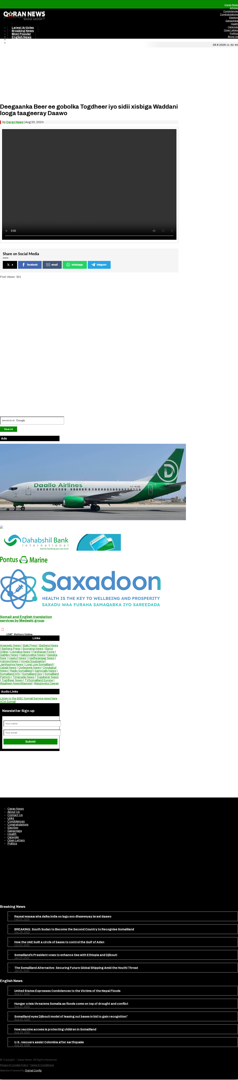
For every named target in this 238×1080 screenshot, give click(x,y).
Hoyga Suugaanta (32, 661)
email (55, 265)
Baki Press (30, 645)
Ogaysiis (233, 27)
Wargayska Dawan (46, 683)
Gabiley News (9, 655)
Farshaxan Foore (43, 651)
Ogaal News (8, 667)
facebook (32, 265)
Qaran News (231, 5)
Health (234, 24)
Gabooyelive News (32, 655)
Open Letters (231, 30)
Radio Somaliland (21, 670)
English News (21, 37)
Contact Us (232, 43)
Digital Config (33, 1070)
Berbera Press (10, 648)
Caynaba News (20, 651)
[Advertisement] (89, 73)
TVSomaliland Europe (39, 680)
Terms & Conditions (42, 1065)
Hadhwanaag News (41, 658)
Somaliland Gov (32, 673)
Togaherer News (47, 677)
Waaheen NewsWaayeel (16, 683)
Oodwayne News (29, 667)
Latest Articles (23, 27)
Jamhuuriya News (11, 664)
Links (235, 39)
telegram (102, 265)
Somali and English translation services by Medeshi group (26, 618)
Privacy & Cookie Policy (14, 1065)
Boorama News (32, 648)
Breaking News (23, 30)
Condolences (230, 11)
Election (233, 17)
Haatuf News (17, 658)
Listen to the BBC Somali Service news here (28, 698)
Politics (234, 33)
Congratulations (229, 14)
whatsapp (77, 265)
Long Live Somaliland (39, 664)
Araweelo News (10, 645)
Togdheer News (12, 680)
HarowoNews (9, 661)
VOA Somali (8, 701)
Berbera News (48, 645)
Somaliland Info (10, 673)
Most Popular (21, 34)
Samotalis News (45, 670)
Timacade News (23, 677)
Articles (234, 8)
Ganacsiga (232, 21)
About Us (233, 36)
